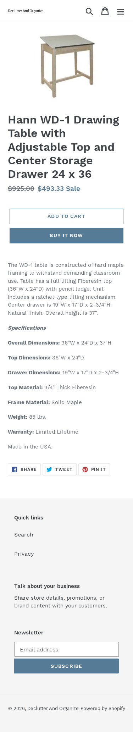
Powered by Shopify (103, 708)
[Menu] (120, 11)
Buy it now (66, 235)
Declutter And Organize (53, 708)
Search (23, 534)
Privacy (24, 553)
